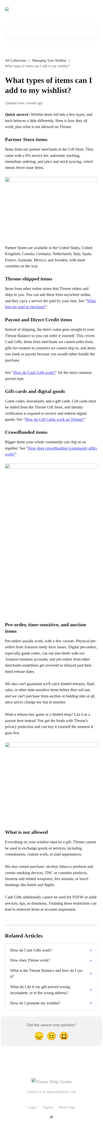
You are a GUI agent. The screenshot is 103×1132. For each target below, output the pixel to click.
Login (32, 1107)
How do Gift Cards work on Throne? (54, 419)
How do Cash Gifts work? (34, 372)
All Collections (15, 60)
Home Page (67, 1107)
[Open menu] (93, 9)
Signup (48, 1107)
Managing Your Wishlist (49, 60)
